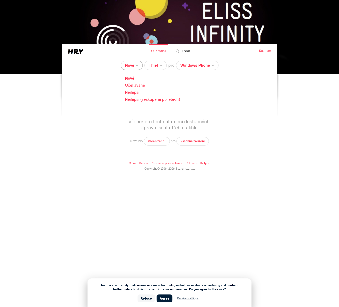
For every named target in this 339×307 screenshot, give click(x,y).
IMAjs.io (205, 163)
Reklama (191, 163)
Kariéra (144, 163)
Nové (129, 78)
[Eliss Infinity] (169, 37)
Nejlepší (132, 92)
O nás (132, 163)
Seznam (265, 51)
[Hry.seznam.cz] (75, 51)
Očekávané (135, 85)
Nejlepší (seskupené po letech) (152, 99)
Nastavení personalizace (167, 163)
